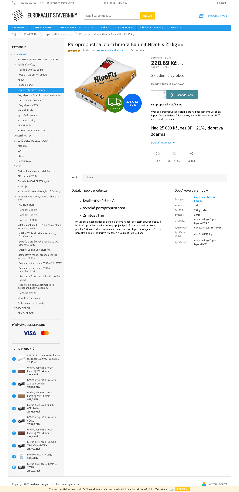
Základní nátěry (26, 120)
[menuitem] (18, 28)
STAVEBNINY (21, 54)
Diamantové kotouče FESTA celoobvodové (34, 269)
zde (171, 489)
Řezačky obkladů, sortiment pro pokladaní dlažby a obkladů (36, 286)
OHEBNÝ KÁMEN (22, 136)
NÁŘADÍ (18, 166)
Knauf (21, 80)
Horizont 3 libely (28, 215)
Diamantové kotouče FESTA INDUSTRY (40, 263)
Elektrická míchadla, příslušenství (36, 171)
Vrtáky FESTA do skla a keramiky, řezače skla (37, 235)
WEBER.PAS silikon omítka (33, 75)
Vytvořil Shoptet (218, 484)
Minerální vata (25, 110)
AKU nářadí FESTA (28, 176)
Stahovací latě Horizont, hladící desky (39, 191)
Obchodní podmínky (115, 3)
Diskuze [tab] (90, 177)
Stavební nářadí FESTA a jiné (34, 181)
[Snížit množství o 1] (164, 97)
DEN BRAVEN (24, 125)
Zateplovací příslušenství (33, 100)
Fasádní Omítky (26, 65)
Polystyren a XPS (28, 105)
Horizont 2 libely (28, 210)
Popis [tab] (75, 177)
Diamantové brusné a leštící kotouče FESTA (39, 278)
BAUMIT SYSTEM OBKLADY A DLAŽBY (38, 60)
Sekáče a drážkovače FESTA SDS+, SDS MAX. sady (38, 243)
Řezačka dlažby (27, 293)
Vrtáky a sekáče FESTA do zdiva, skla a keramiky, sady (39, 226)
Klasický (22, 146)
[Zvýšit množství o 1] (164, 92)
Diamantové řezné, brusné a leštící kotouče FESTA (37, 256)
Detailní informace (161, 143)
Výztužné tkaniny (27, 115)
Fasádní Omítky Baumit (31, 70)
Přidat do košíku (185, 94)
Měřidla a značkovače (30, 298)
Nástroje (22, 186)
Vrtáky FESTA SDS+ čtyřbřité (35, 250)
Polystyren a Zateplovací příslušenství (39, 95)
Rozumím (182, 489)
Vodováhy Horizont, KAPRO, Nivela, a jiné (38, 198)
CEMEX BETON (22, 308)
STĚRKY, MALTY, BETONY (31, 131)
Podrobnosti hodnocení (110, 50)
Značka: (135, 50)
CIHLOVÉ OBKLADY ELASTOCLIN (31, 141)
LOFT (21, 151)
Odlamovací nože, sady (31, 303)
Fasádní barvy (25, 85)
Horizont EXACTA (28, 220)
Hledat (147, 15)
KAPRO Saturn (27, 205)
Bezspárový (24, 161)
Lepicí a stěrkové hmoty (31, 90)
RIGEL (21, 156)
